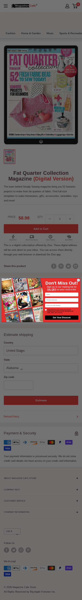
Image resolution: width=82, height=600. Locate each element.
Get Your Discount (62, 317)
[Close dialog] (78, 280)
